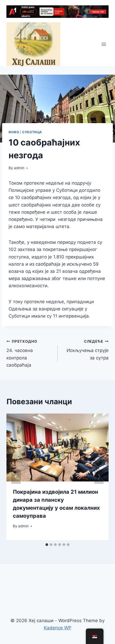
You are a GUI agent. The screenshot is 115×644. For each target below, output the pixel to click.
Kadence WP (57, 627)
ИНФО (14, 132)
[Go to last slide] (16, 476)
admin (19, 168)
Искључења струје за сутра (88, 350)
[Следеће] (99, 476)
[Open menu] (104, 44)
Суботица (32, 132)
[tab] (46, 544)
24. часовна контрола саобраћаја (21, 353)
